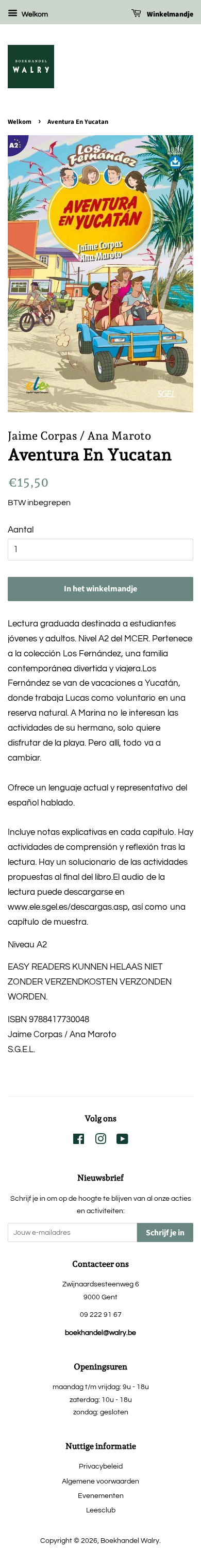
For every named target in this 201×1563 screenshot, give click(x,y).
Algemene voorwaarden (100, 1481)
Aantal (21, 530)
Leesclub (100, 1510)
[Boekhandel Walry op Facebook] (79, 1141)
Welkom (34, 14)
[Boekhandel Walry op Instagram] (100, 1141)
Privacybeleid (101, 1466)
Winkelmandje (169, 14)
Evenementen (101, 1496)
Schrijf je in (165, 1232)
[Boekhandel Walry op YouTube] (122, 1141)
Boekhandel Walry (129, 1540)
